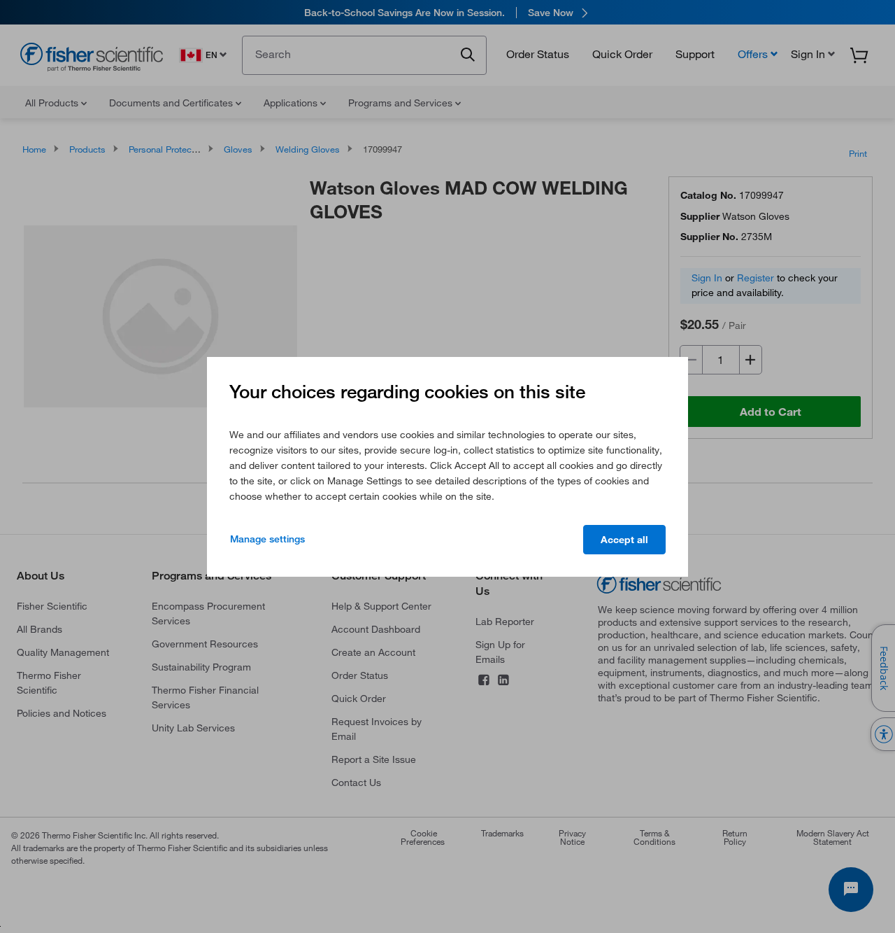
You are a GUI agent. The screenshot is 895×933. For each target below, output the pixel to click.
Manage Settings (267, 539)
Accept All (624, 539)
